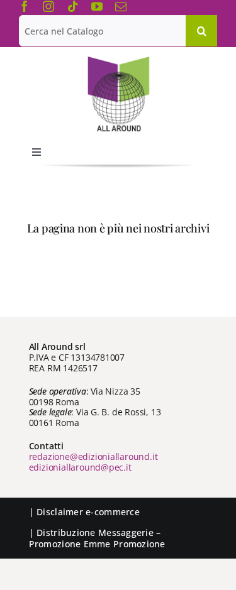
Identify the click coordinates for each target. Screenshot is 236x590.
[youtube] (97, 6)
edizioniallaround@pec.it (80, 467)
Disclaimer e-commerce (88, 512)
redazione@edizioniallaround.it (93, 456)
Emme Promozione (125, 544)
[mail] (120, 6)
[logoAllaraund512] (118, 60)
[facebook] (24, 6)
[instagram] (48, 6)
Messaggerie (126, 532)
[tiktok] (73, 6)
